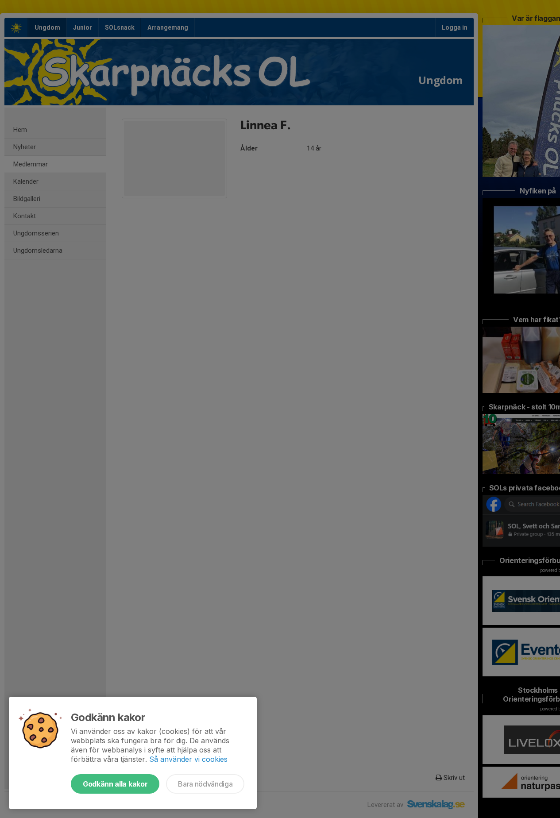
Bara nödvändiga (205, 783)
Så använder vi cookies (188, 759)
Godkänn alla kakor (115, 783)
